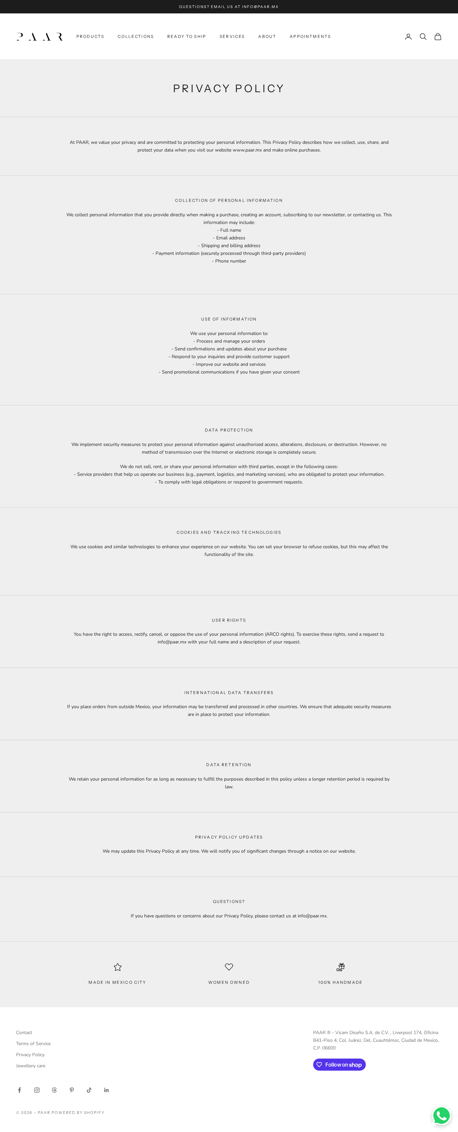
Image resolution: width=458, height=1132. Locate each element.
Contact (24, 1032)
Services (232, 36)
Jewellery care (30, 1066)
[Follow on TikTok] (89, 1090)
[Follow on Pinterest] (71, 1090)
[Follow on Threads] (54, 1090)
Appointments (310, 36)
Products (90, 36)
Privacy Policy (30, 1055)
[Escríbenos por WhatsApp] (441, 1115)
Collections (136, 36)
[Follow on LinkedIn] (106, 1090)
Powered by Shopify (78, 1112)
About (267, 36)
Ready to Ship (186, 36)
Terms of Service (33, 1043)
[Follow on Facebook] (19, 1090)
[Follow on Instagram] (37, 1090)
